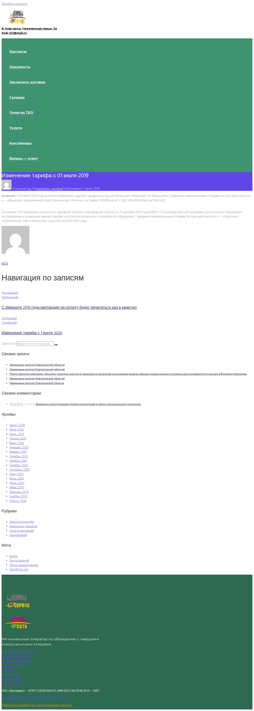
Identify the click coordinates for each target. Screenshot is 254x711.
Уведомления (18, 535)
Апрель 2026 (18, 438)
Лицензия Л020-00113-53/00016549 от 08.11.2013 (34, 697)
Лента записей (19, 560)
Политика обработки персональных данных (37, 705)
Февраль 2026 (19, 447)
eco (29, 188)
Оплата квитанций (22, 531)
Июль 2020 (17, 478)
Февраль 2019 (19, 492)
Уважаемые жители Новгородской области (37, 383)
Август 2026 (17, 425)
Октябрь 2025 (19, 465)
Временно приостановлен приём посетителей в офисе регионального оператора (88, 404)
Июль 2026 (17, 429)
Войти (14, 556)
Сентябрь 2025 (20, 469)
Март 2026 (17, 443)
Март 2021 (17, 474)
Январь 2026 (18, 452)
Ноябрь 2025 (18, 461)
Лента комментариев (24, 565)
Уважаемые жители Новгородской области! (37, 365)
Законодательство (22, 522)
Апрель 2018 (18, 501)
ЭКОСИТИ (16, 404)
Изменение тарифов (49, 188)
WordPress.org (19, 569)
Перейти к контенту (14, 4)
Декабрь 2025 (19, 456)
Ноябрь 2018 (18, 496)
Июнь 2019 (17, 487)
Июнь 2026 (17, 434)
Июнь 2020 (17, 483)
